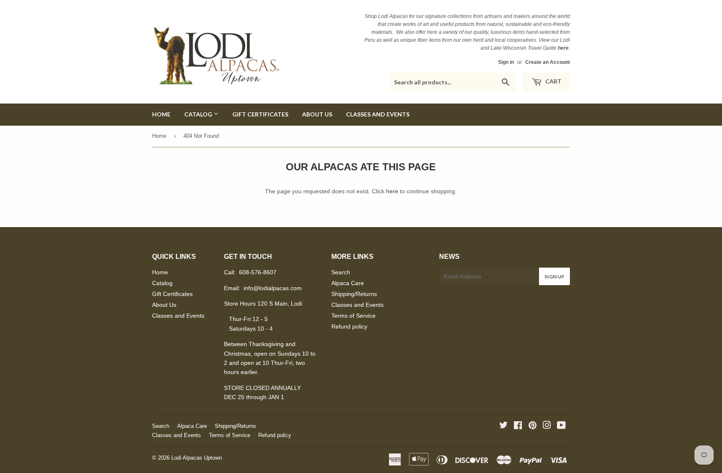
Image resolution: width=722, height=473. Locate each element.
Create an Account (547, 62)
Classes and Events (377, 114)
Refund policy (349, 326)
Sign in (506, 62)
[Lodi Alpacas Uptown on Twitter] (503, 426)
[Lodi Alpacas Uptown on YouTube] (561, 426)
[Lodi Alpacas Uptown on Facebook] (518, 426)
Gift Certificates (260, 114)
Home (161, 114)
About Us (317, 114)
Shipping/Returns (354, 294)
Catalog (199, 114)
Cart (553, 81)
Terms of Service (353, 315)
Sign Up (554, 276)
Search (340, 272)
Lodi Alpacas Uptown (196, 458)
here (392, 191)
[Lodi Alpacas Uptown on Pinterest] (532, 426)
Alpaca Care (347, 283)
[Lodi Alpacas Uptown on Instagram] (547, 426)
